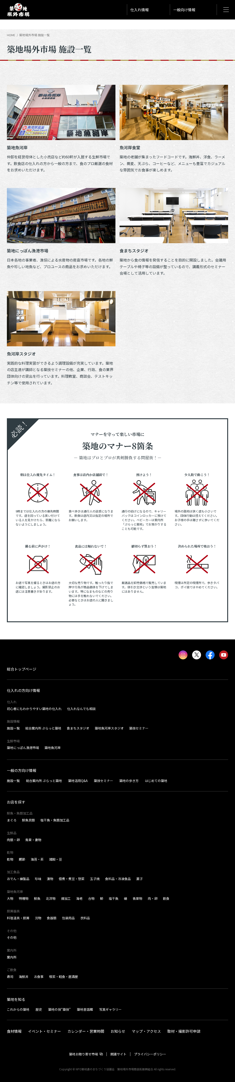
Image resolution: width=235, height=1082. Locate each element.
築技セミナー (138, 728)
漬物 (50, 878)
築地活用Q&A (78, 780)
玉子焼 (95, 878)
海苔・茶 (37, 859)
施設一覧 (13, 728)
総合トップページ (21, 669)
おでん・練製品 (18, 878)
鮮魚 (37, 898)
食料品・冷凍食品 (118, 878)
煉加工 (66, 898)
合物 (91, 898)
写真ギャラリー (110, 1009)
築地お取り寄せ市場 (83, 1054)
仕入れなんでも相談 (81, 708)
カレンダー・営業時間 (85, 1031)
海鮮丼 (23, 976)
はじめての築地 (156, 780)
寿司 (10, 976)
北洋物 (51, 898)
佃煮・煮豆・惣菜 (71, 878)
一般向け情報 (184, 9)
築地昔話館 (85, 1009)
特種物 (23, 898)
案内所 (12, 957)
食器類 (51, 918)
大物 (10, 898)
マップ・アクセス (146, 1031)
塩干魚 (113, 898)
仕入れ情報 (139, 9)
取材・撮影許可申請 (183, 1031)
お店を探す (16, 802)
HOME (11, 35)
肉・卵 (152, 898)
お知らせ (118, 1031)
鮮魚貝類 (28, 820)
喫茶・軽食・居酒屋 (63, 976)
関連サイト (118, 1054)
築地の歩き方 (129, 780)
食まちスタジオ (78, 728)
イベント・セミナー (44, 1031)
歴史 (39, 1009)
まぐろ (12, 820)
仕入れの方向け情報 (23, 690)
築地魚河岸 (53, 747)
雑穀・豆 (55, 859)
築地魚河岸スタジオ (109, 728)
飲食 (166, 898)
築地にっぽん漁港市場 (23, 747)
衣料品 (85, 918)
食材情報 (14, 1031)
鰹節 (22, 859)
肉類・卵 (13, 839)
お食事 (39, 976)
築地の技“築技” (59, 1009)
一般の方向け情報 (21, 770)
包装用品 (68, 918)
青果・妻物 (33, 839)
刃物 (38, 918)
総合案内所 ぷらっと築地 (43, 728)
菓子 (139, 878)
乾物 (10, 859)
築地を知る (16, 999)
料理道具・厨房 (18, 918)
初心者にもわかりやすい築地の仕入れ (34, 708)
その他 (12, 937)
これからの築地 (18, 1009)
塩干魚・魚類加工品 (54, 820)
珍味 (38, 878)
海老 (79, 898)
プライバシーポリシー (150, 1054)
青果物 (137, 898)
